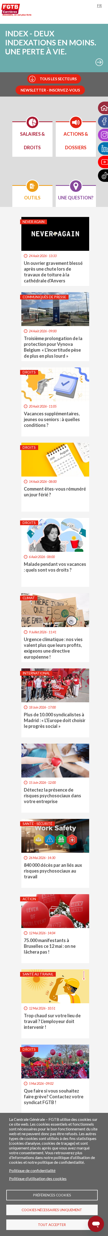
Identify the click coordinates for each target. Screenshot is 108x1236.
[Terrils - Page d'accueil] (16, 11)
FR (99, 5)
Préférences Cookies (52, 1195)
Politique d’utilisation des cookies (38, 1178)
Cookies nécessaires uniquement (52, 1210)
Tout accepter (52, 1225)
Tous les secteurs (58, 78)
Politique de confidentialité (32, 1170)
